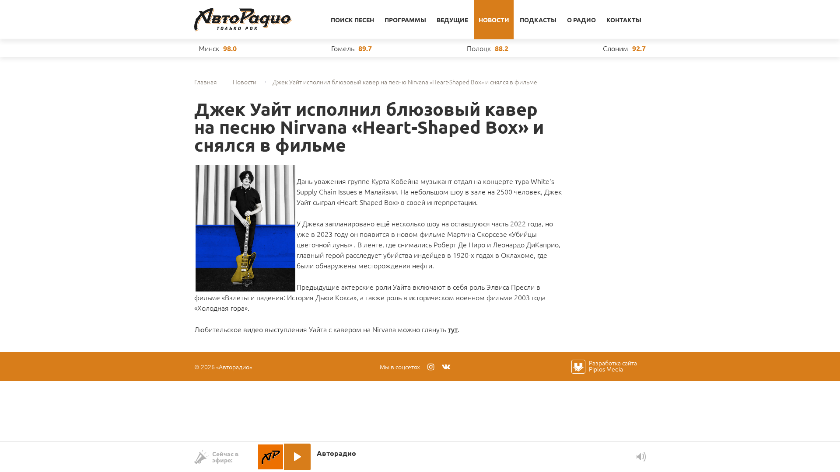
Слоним (615, 48)
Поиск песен (352, 20)
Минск (209, 48)
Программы (405, 20)
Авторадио (243, 19)
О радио (581, 20)
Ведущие (452, 20)
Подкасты (538, 20)
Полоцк (479, 48)
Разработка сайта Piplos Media (613, 365)
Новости (494, 20)
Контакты (623, 20)
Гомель (342, 48)
